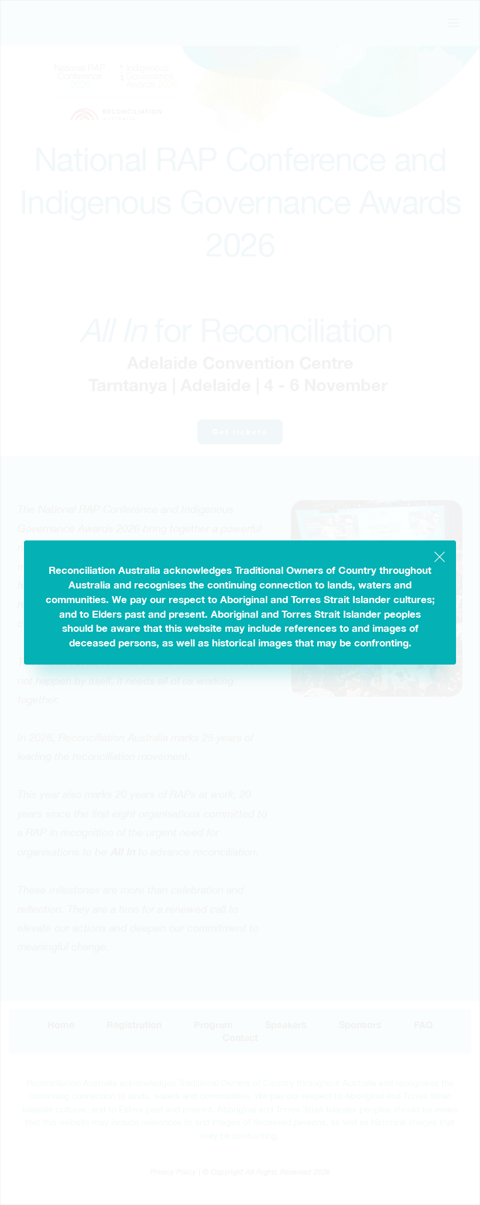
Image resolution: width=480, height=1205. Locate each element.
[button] (439, 557)
